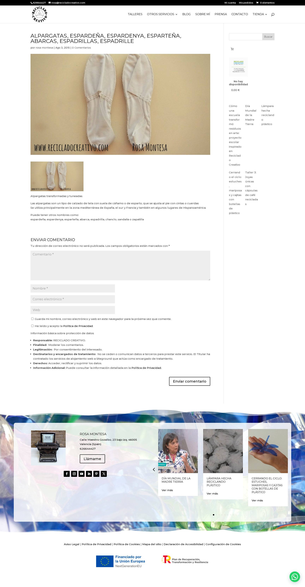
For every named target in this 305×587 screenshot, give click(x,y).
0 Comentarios (81, 47)
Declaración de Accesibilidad (183, 544)
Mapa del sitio (151, 544)
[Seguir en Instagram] (74, 474)
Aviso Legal (71, 544)
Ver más (167, 490)
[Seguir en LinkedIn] (89, 474)
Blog (186, 14)
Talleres (135, 14)
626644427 (39, 2)
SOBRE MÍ (202, 14)
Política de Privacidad (78, 326)
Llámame (92, 459)
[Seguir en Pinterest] (96, 474)
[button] (153, 469)
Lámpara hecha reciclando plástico (267, 115)
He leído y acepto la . (63, 326)
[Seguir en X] (104, 474)
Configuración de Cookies (223, 544)
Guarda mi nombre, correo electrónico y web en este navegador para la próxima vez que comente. (103, 319)
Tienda (258, 14)
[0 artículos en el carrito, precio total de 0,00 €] (232, 49)
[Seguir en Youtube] (82, 474)
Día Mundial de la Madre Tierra (250, 115)
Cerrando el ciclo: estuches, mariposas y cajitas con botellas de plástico (267, 485)
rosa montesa (44, 47)
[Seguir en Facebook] (67, 474)
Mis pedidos (246, 3)
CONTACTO (239, 14)
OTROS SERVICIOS (160, 14)
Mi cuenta (230, 3)
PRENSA (221, 14)
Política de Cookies (127, 544)
